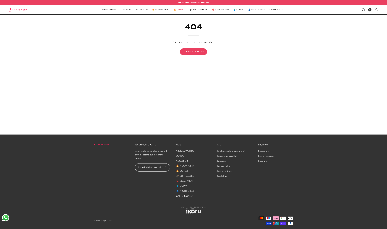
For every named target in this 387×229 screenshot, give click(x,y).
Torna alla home (193, 51)
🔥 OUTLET (182, 170)
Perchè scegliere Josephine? (231, 150)
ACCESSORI (182, 160)
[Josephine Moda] (18, 10)
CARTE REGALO (184, 195)
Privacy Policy (224, 165)
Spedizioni (222, 160)
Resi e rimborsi (224, 170)
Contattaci (222, 175)
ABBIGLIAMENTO (185, 150)
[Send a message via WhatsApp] (6, 218)
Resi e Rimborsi (266, 155)
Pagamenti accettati (227, 155)
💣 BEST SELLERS (185, 175)
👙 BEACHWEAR (184, 180)
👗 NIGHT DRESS (185, 190)
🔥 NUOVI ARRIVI (185, 165)
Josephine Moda (107, 220)
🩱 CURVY (181, 185)
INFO (219, 145)
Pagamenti (263, 160)
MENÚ (178, 145)
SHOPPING (263, 145)
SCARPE (180, 155)
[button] (363, 10)
